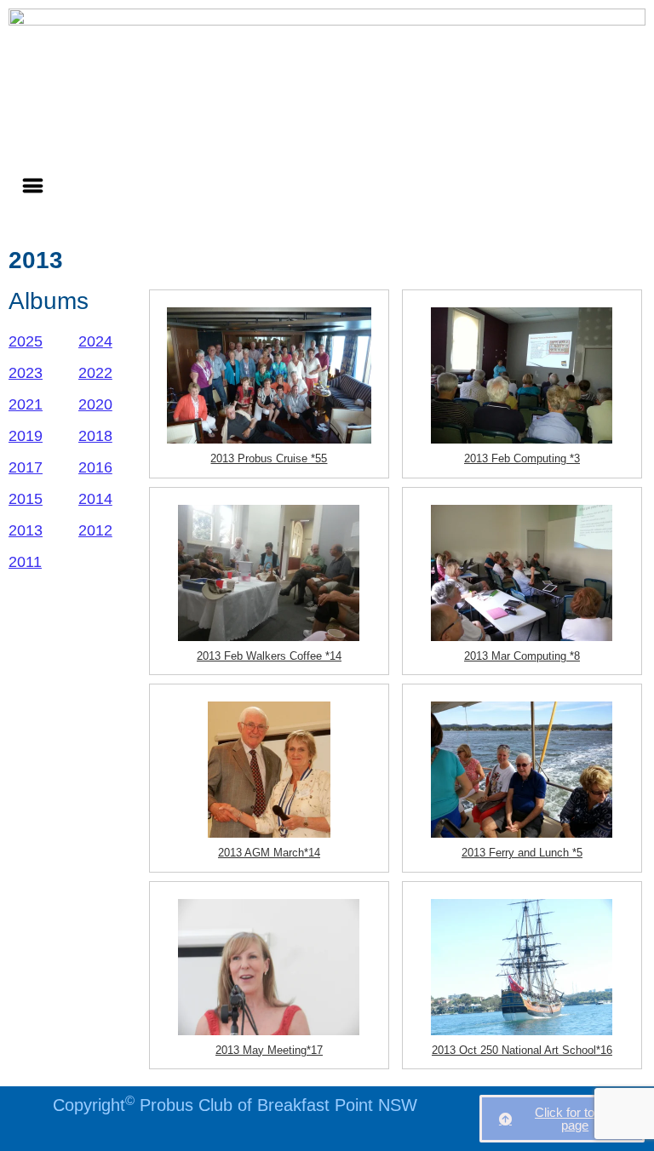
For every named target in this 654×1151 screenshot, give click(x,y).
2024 (95, 341)
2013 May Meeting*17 (269, 1050)
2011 (25, 561)
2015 (26, 498)
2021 (26, 404)
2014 (95, 498)
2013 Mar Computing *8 (522, 656)
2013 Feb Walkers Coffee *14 (269, 656)
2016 (95, 467)
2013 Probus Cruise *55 (268, 458)
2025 (26, 341)
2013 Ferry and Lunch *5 (522, 852)
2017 (26, 467)
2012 (95, 530)
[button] (33, 185)
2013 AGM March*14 (269, 852)
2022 (95, 372)
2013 (26, 530)
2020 (95, 404)
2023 (26, 372)
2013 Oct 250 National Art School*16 (522, 1050)
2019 (26, 435)
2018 (95, 435)
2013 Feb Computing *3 (522, 458)
